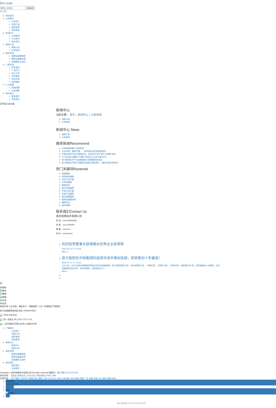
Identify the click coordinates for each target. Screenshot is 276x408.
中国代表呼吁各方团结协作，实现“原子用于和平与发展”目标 (89, 153)
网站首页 (10, 15)
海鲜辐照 (66, 173)
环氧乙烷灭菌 (68, 190)
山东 (100, 378)
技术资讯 (16, 41)
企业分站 (31, 375)
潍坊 (105, 378)
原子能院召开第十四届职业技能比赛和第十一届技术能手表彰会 (90, 162)
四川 (26, 378)
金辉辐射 (16, 81)
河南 (82, 378)
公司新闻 (16, 35)
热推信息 (21, 375)
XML (54, 375)
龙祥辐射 (16, 75)
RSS (49, 375)
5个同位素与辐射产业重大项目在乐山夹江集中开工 (84, 156)
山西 (59, 378)
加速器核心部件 (19, 61)
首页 (72, 114)
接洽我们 (10, 93)
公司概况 (10, 18)
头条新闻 (16, 50)
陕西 (77, 378)
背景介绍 (16, 24)
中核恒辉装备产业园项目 (73, 148)
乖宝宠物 (16, 67)
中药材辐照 (67, 182)
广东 (86, 378)
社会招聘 (16, 90)
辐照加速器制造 (19, 55)
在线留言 (16, 99)
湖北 (36, 378)
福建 (17, 378)
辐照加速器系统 (69, 199)
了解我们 (10, 327)
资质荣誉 (16, 29)
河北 (72, 378)
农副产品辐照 (68, 193)
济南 (95, 378)
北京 (13, 378)
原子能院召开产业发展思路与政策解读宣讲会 (82, 159)
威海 (109, 378)
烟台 (68, 378)
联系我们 (16, 96)
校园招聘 (16, 87)
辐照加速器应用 (19, 58)
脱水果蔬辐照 (68, 196)
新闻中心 (10, 32)
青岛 (114, 378)
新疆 (31, 378)
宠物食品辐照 (68, 176)
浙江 (54, 378)
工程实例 (10, 64)
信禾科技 (16, 78)
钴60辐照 (66, 205)
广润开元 (16, 70)
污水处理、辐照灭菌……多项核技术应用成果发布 (84, 151)
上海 (45, 378)
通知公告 (10, 44)
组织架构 (16, 27)
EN (5, 11)
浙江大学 (16, 73)
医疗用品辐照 (68, 187)
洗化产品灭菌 (68, 179)
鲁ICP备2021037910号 (67, 372)
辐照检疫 (66, 185)
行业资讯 (16, 38)
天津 (63, 378)
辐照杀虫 (66, 202)
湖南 (40, 378)
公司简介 (16, 21)
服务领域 (10, 52)
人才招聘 (10, 84)
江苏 (49, 378)
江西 (22, 378)
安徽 (91, 378)
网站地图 (41, 375)
